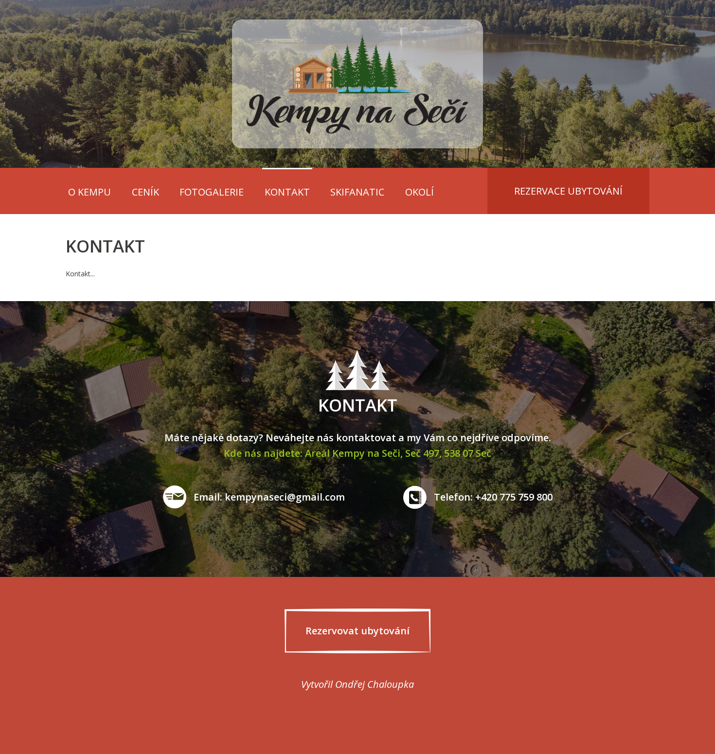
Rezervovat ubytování (357, 630)
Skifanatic (357, 191)
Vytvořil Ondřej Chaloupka (357, 684)
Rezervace (568, 190)
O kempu (89, 191)
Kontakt (287, 191)
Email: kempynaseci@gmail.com (269, 496)
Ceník (145, 191)
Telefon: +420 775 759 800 (493, 496)
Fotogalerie (211, 191)
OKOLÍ (419, 191)
